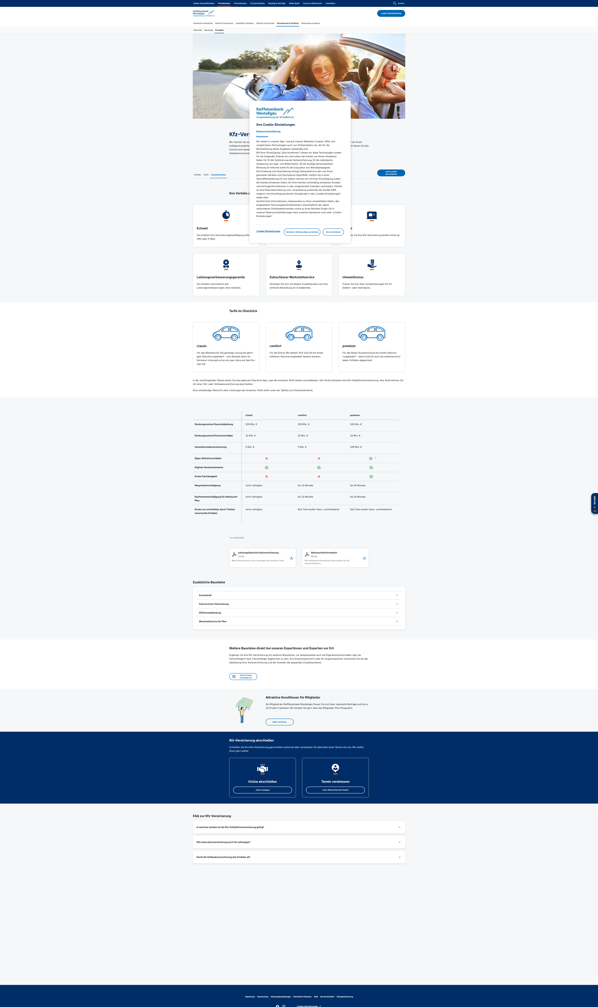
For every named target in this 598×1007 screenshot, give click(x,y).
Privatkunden (224, 3)
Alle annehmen (333, 232)
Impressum (250, 996)
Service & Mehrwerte (312, 3)
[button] (299, 595)
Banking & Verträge (276, 3)
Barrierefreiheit (327, 996)
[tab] (203, 23)
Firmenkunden (240, 3)
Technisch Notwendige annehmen (302, 232)
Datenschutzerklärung (268, 131)
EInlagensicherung (345, 996)
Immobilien (330, 3)
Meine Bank (294, 3)
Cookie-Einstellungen (268, 231)
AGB (316, 996)
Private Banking (257, 3)
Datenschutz (262, 996)
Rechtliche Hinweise (302, 996)
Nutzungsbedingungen (281, 996)
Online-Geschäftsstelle (203, 3)
